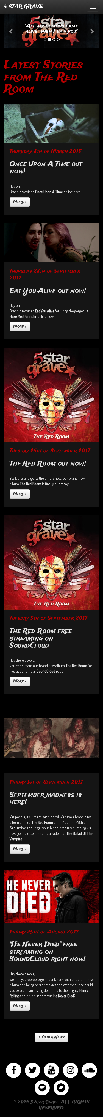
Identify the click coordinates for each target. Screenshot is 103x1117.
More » (19, 202)
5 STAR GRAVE (23, 6)
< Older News (51, 1037)
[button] (11, 31)
